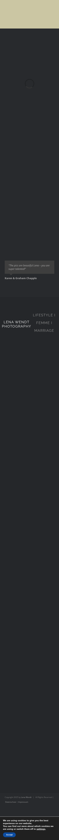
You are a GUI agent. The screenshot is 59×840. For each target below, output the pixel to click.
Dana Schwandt (29, 419)
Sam (29, 546)
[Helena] (29, 444)
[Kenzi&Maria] (29, 666)
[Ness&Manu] (29, 624)
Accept (9, 835)
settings (41, 829)
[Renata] (29, 576)
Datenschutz (10, 802)
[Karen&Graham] (29, 360)
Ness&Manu (29, 641)
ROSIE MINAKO (29, 504)
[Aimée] (29, 750)
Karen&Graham (29, 377)
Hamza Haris (29, 725)
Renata (29, 599)
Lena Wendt (26, 797)
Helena (29, 461)
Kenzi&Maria (29, 683)
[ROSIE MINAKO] (29, 486)
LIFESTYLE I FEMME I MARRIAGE (44, 323)
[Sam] (29, 528)
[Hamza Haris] (29, 708)
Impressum (23, 802)
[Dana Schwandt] (29, 402)
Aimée (29, 767)
